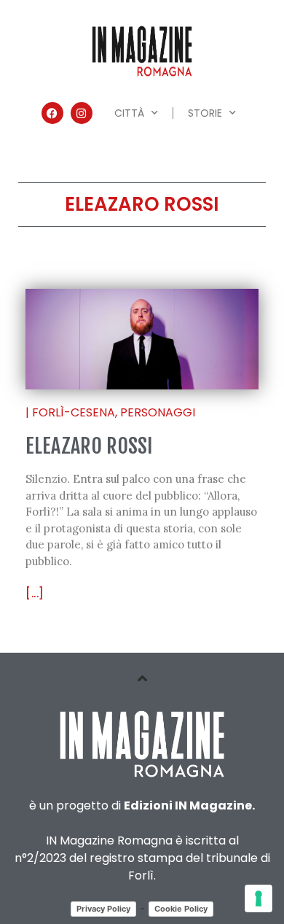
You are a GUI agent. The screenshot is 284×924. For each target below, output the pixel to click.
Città (129, 113)
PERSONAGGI (157, 412)
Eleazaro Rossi (88, 446)
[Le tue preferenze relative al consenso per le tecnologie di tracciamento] (258, 898)
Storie (205, 113)
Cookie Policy (181, 909)
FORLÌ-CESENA (73, 412)
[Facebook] (52, 113)
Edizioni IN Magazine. (189, 805)
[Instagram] (81, 113)
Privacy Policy (103, 909)
